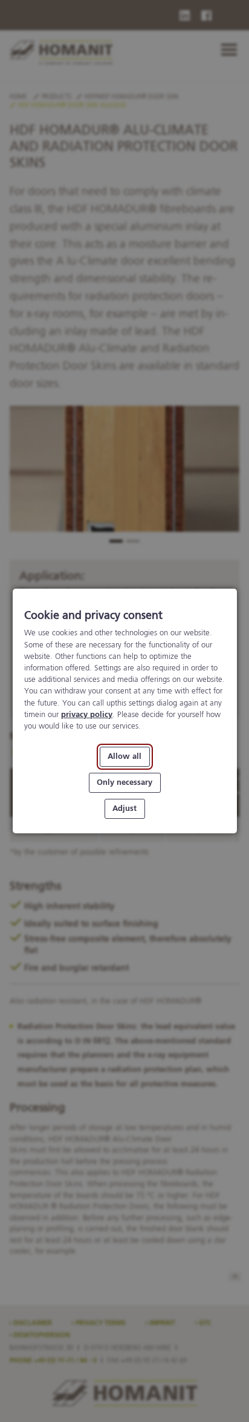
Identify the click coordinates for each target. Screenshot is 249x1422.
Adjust (124, 809)
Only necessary (124, 783)
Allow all (124, 757)
